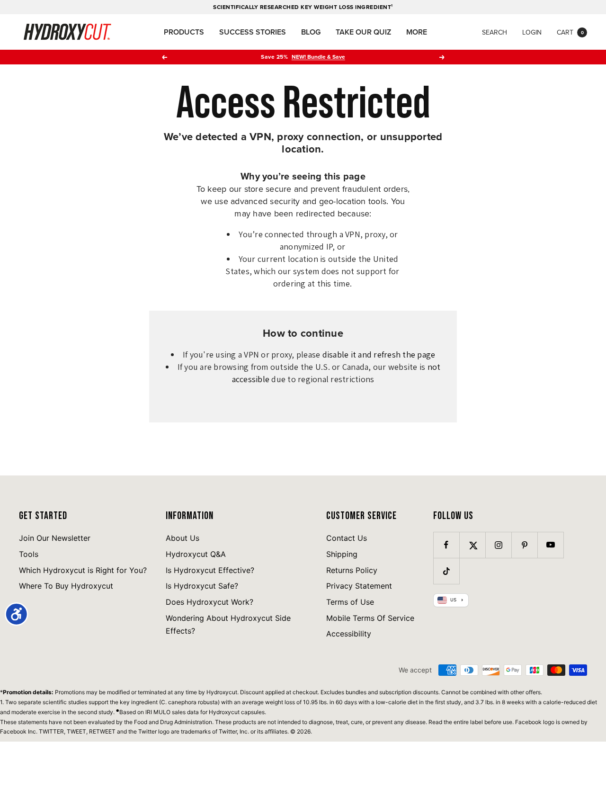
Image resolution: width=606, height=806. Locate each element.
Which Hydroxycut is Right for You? (83, 570)
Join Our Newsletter (54, 538)
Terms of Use (350, 602)
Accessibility (348, 633)
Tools (28, 554)
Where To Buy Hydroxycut (66, 586)
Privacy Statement (359, 586)
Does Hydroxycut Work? (209, 602)
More (416, 32)
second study (95, 712)
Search (494, 32)
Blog (311, 32)
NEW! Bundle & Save (318, 57)
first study (448, 702)
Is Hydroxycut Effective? (210, 570)
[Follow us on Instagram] (498, 545)
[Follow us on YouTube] (550, 545)
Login (532, 32)
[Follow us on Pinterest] (524, 545)
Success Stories (252, 32)
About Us (182, 538)
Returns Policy (351, 570)
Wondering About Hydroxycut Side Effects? (228, 624)
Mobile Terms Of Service (370, 618)
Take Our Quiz (363, 32)
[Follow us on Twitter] (472, 545)
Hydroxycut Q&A (196, 554)
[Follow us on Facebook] (446, 545)
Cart (570, 32)
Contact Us (346, 538)
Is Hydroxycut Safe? (202, 586)
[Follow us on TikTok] (446, 571)
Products (184, 32)
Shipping (341, 554)
